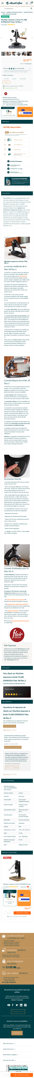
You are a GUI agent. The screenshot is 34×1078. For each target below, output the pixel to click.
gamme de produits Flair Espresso (20, 620)
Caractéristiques (8, 780)
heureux (17, 973)
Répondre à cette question (13, 747)
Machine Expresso (28, 12)
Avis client (5, 668)
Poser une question (9, 726)
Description (6, 193)
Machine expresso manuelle (9, 13)
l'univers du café (16, 937)
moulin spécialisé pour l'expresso (15, 599)
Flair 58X (6, 79)
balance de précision (12, 610)
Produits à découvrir (9, 852)
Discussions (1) (7, 701)
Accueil (3, 12)
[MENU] (2, 3)
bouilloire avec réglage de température (17, 604)
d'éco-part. (29, 63)
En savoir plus (17, 1033)
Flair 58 (14, 79)
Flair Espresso (23, 276)
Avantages (5, 121)
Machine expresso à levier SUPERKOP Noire (17, 884)
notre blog (20, 1000)
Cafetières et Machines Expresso (14, 12)
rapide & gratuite (16, 951)
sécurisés (15, 962)
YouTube (13, 1000)
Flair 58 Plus (23, 79)
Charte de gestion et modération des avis (14, 683)
